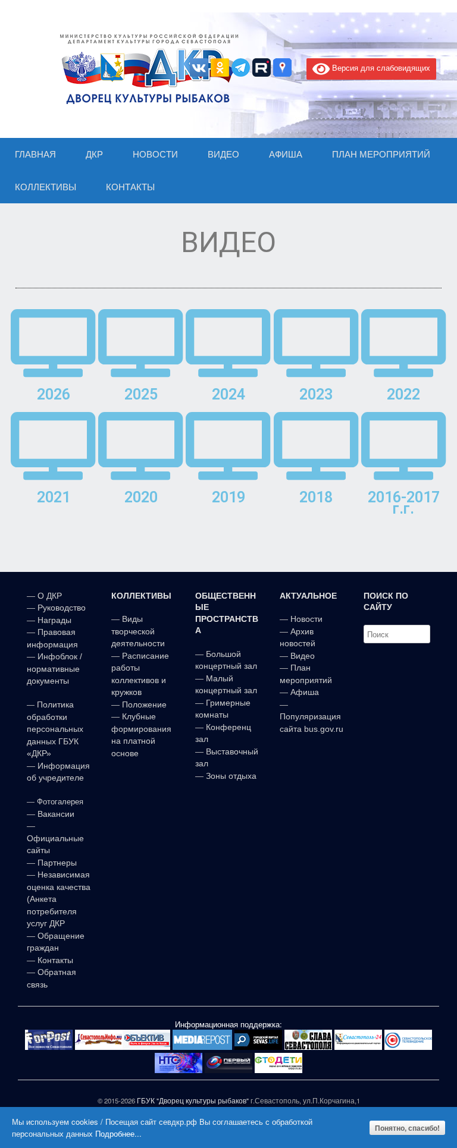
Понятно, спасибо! (407, 1127)
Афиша (304, 692)
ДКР (94, 154)
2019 (228, 497)
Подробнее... (118, 1133)
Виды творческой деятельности (138, 631)
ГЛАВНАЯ (35, 154)
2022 (403, 394)
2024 (228, 394)
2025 (141, 394)
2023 (316, 394)
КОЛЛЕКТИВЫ (45, 187)
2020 (141, 497)
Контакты (54, 960)
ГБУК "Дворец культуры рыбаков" (193, 1100)
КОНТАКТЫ (130, 187)
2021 (53, 497)
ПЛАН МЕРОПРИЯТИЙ (381, 154)
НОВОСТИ (155, 154)
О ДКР (49, 595)
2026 (53, 394)
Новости (306, 619)
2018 (316, 497)
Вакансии (55, 814)
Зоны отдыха (231, 776)
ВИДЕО (223, 154)
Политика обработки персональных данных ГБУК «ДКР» (55, 729)
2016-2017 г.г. (404, 503)
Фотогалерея (60, 801)
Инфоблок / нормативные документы (54, 668)
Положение (144, 704)
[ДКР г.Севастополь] (146, 69)
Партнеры (57, 862)
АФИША (285, 154)
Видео (302, 656)
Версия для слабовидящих (380, 67)
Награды (54, 620)
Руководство (61, 607)
